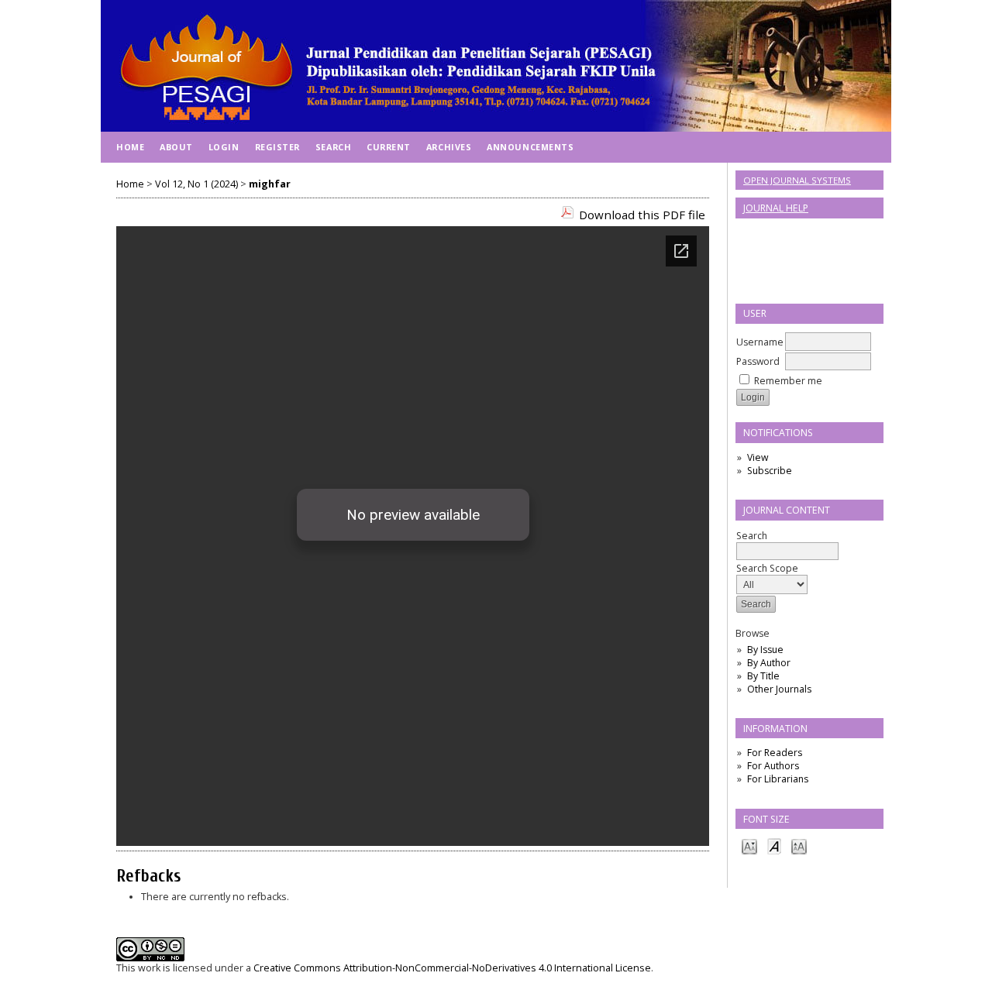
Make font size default (774, 845)
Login (223, 147)
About (176, 147)
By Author (768, 662)
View (757, 457)
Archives (448, 147)
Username (760, 342)
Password (758, 361)
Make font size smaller (749, 845)
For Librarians (777, 778)
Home (130, 147)
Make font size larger (799, 845)
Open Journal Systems (797, 180)
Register (277, 147)
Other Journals (779, 689)
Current (389, 147)
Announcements (530, 147)
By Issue (765, 649)
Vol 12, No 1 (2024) (196, 184)
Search (751, 535)
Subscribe (769, 470)
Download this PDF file (642, 214)
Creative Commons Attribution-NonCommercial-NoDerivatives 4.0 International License (452, 968)
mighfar (270, 184)
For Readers (774, 752)
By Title (763, 675)
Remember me (788, 380)
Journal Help (775, 208)
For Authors (773, 765)
